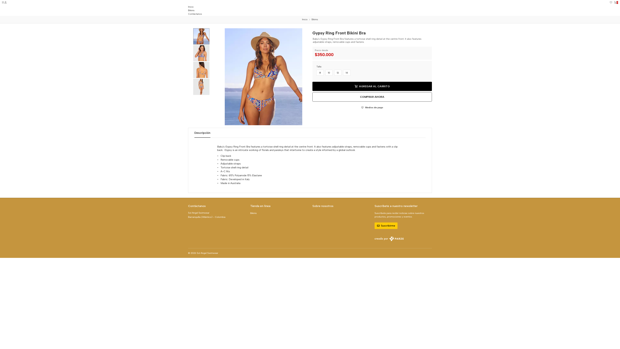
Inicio (191, 6)
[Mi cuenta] (5, 2)
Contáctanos (195, 14)
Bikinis (253, 213)
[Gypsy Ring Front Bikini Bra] (263, 76)
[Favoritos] (611, 2)
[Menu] (3, 2)
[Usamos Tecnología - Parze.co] (389, 239)
